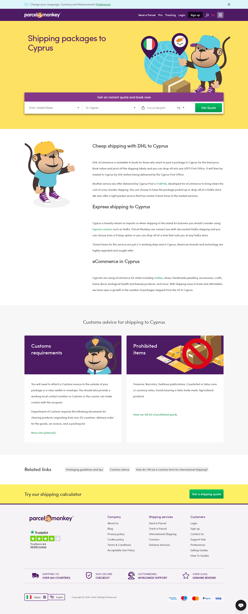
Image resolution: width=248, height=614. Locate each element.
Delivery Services (159, 544)
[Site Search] (207, 15)
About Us (112, 523)
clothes (158, 277)
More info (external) (43, 432)
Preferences (103, 4)
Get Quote (208, 107)
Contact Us (197, 534)
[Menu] (220, 15)
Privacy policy (116, 534)
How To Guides (199, 555)
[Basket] (212, 15)
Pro (160, 15)
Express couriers (102, 229)
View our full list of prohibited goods (155, 414)
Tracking (170, 15)
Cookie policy (115, 539)
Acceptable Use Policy (121, 550)
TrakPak (162, 183)
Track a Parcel (158, 528)
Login (181, 15)
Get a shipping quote (206, 494)
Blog (110, 528)
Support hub (198, 539)
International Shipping (162, 534)
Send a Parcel (147, 15)
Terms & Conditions (119, 544)
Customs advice (119, 469)
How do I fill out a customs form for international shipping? (172, 469)
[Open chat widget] (241, 605)
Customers (197, 517)
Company (114, 517)
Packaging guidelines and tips (84, 469)
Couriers (154, 539)
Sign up (195, 15)
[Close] (229, 4)
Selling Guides (199, 550)
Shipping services (161, 517)
